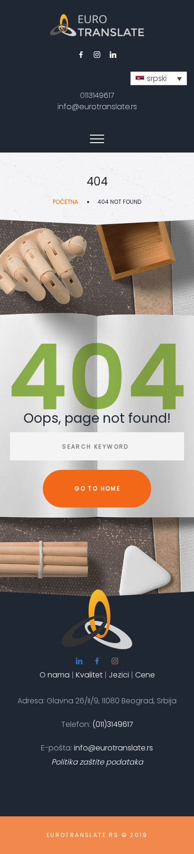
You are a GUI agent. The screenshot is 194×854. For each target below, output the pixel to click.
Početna (65, 202)
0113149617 (97, 95)
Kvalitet (90, 674)
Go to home (97, 488)
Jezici (120, 674)
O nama (55, 674)
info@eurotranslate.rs (97, 106)
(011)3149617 (112, 724)
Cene (145, 674)
